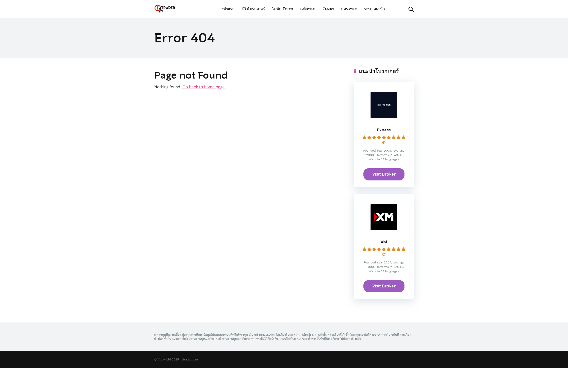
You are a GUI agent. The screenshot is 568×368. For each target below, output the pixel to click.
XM (384, 242)
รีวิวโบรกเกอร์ (253, 9)
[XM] (384, 229)
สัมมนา (328, 9)
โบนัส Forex (282, 9)
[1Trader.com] (165, 8)
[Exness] (384, 117)
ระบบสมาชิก (374, 9)
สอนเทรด (349, 9)
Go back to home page (203, 87)
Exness (384, 130)
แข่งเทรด (307, 9)
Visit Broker (384, 174)
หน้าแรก (228, 9)
